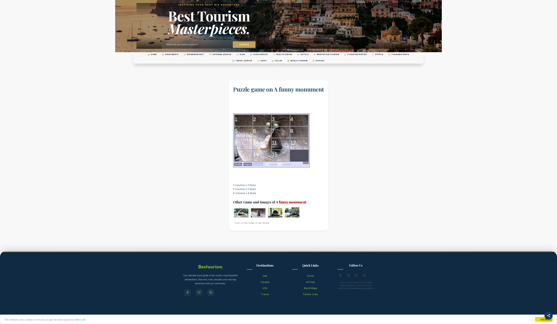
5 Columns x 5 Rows (244, 189)
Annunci (305, 163)
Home (310, 275)
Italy (265, 275)
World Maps (310, 288)
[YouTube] (364, 276)
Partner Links (310, 294)
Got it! (543, 319)
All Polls (310, 282)
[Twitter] (199, 292)
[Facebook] (187, 292)
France (265, 294)
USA (265, 288)
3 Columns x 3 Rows (244, 185)
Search (244, 45)
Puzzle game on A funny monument (278, 89)
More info (81, 319)
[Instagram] (210, 292)
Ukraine (265, 282)
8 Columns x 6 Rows (244, 193)
